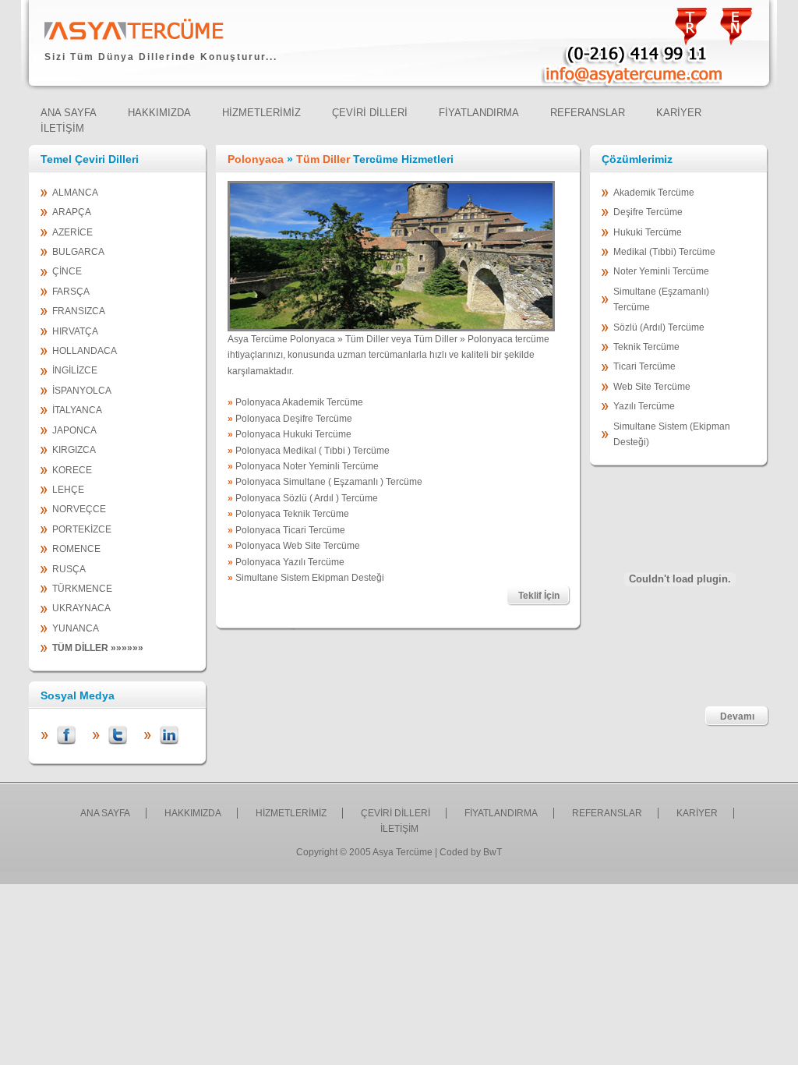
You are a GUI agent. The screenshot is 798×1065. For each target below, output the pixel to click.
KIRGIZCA (74, 449)
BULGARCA (78, 251)
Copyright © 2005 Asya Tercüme (364, 852)
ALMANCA (75, 192)
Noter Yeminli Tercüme (661, 271)
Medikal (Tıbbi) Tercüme (664, 251)
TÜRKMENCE (82, 588)
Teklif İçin (539, 595)
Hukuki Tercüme (647, 232)
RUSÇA (69, 569)
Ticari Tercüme (644, 366)
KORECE (72, 470)
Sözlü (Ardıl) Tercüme (658, 327)
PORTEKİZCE (81, 529)
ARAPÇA (71, 212)
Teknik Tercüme (646, 346)
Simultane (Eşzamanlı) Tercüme (661, 299)
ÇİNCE (67, 271)
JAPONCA (74, 430)
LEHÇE (68, 489)
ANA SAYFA (105, 813)
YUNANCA (75, 628)
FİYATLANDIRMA (501, 813)
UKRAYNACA (81, 608)
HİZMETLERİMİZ (291, 813)
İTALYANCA (77, 410)
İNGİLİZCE (74, 370)
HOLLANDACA (84, 350)
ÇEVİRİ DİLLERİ (395, 813)
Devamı (737, 716)
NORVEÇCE (79, 509)
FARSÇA (71, 291)
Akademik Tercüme (653, 192)
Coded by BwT (471, 852)
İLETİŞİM (399, 828)
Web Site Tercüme (651, 386)
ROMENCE (76, 548)
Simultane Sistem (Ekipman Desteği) (671, 434)
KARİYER (697, 813)
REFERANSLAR (607, 813)
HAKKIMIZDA (192, 813)
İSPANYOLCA (81, 390)
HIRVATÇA (75, 331)
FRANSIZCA (78, 311)
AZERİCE (72, 232)
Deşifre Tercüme (648, 212)
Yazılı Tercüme (644, 406)
